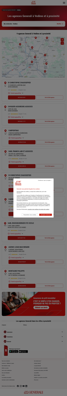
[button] (38, 209)
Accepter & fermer (45, 214)
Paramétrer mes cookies (30, 214)
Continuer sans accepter (44, 180)
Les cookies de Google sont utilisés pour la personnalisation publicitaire (32, 198)
